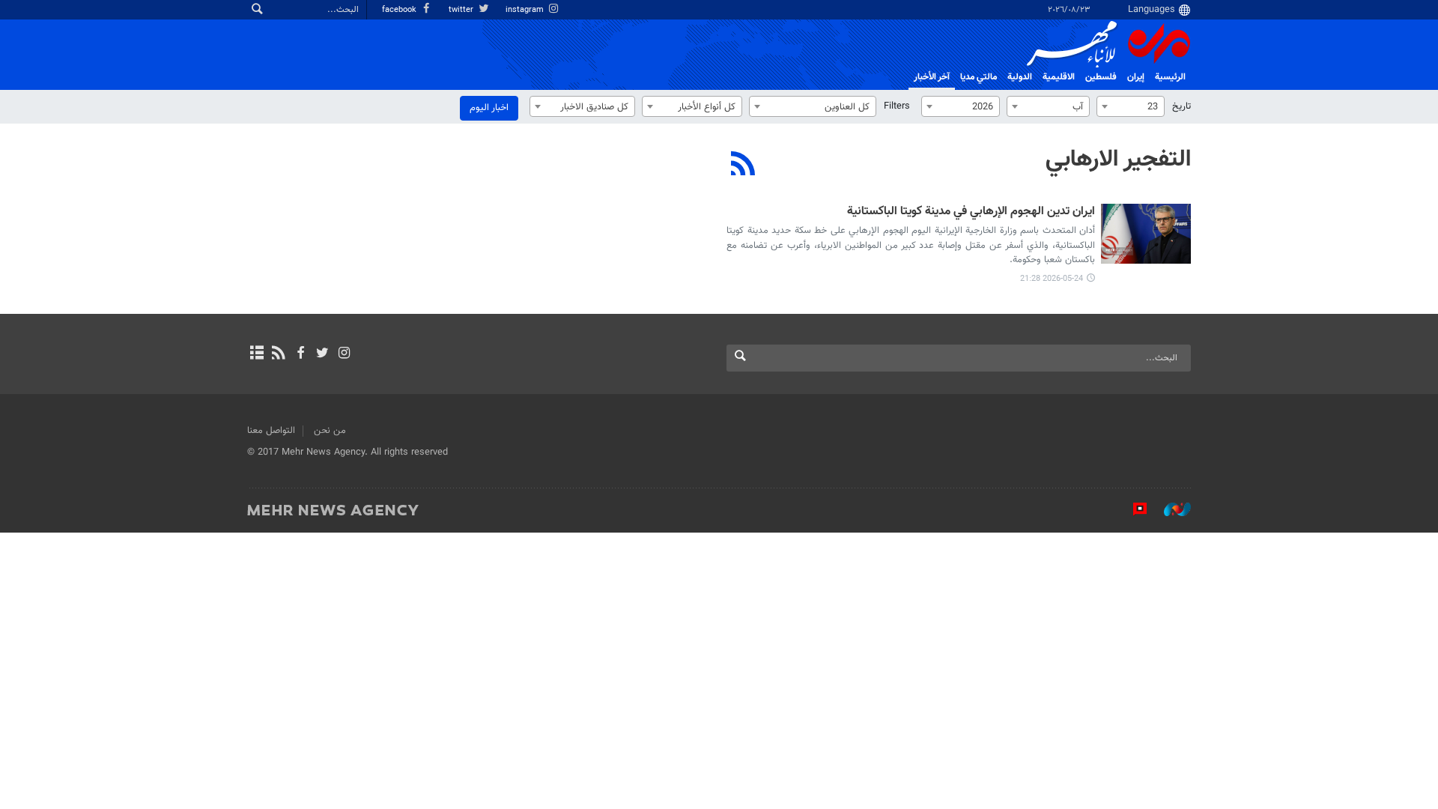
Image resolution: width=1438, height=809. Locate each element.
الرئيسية (1170, 77)
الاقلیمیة (1059, 77)
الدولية (1019, 77)
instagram (526, 10)
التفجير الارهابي (1118, 159)
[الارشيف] (256, 354)
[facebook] (300, 354)
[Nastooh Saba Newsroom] (1170, 509)
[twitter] (322, 354)
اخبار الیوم (489, 107)
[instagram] (344, 354)
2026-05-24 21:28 (1051, 279)
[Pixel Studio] (1132, 509)
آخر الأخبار (932, 77)
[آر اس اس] (278, 354)
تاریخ (1181, 106)
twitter (462, 10)
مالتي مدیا (978, 77)
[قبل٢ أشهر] (1146, 234)
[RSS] (743, 165)
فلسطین (1101, 77)
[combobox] (1130, 106)
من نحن (330, 430)
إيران (1135, 77)
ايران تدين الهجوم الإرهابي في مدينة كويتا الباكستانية (971, 212)
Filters (897, 106)
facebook (400, 10)
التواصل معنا (271, 430)
